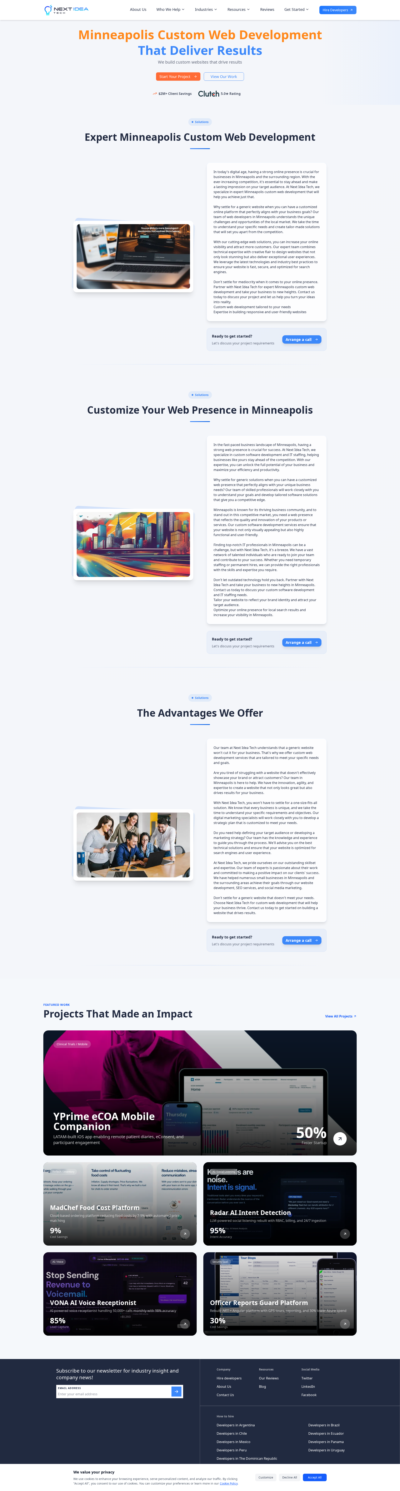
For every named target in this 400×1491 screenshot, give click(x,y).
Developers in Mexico (233, 1441)
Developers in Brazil (324, 1425)
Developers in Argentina (236, 1425)
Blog (262, 1386)
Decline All (289, 1477)
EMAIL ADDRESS (69, 1388)
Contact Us (225, 1395)
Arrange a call (298, 339)
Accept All (315, 1477)
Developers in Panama (326, 1441)
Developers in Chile (232, 1433)
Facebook (309, 1395)
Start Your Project (174, 76)
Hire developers (229, 1378)
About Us (138, 9)
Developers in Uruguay (326, 1450)
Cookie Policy (229, 1483)
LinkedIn (308, 1386)
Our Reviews (269, 1378)
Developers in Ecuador (326, 1433)
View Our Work (224, 76)
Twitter (307, 1378)
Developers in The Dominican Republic (247, 1458)
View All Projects (338, 1016)
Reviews (267, 9)
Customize (266, 1477)
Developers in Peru (232, 1450)
